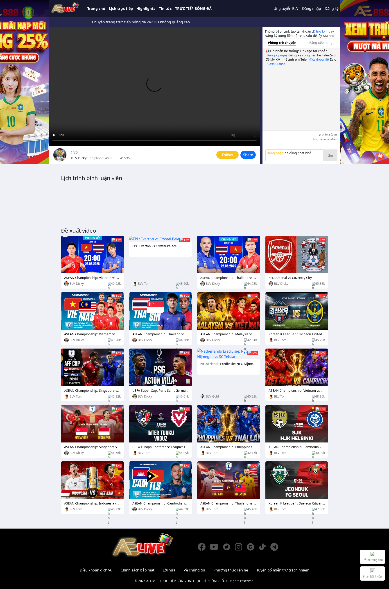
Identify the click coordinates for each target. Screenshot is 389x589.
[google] (252, 547)
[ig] (241, 547)
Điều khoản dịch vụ (96, 570)
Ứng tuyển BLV (286, 8)
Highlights (145, 8)
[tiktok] (264, 547)
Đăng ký (332, 8)
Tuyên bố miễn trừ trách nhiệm (282, 570)
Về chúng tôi (194, 570)
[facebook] (204, 547)
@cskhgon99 (319, 59)
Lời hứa (169, 570)
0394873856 (276, 64)
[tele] (276, 547)
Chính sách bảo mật (137, 570)
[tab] (281, 42)
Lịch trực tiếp (121, 8)
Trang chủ (96, 8)
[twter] (229, 547)
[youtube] (216, 547)
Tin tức (165, 8)
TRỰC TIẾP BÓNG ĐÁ (193, 8)
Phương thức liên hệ (230, 570)
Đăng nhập (311, 8)
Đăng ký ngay (323, 31)
